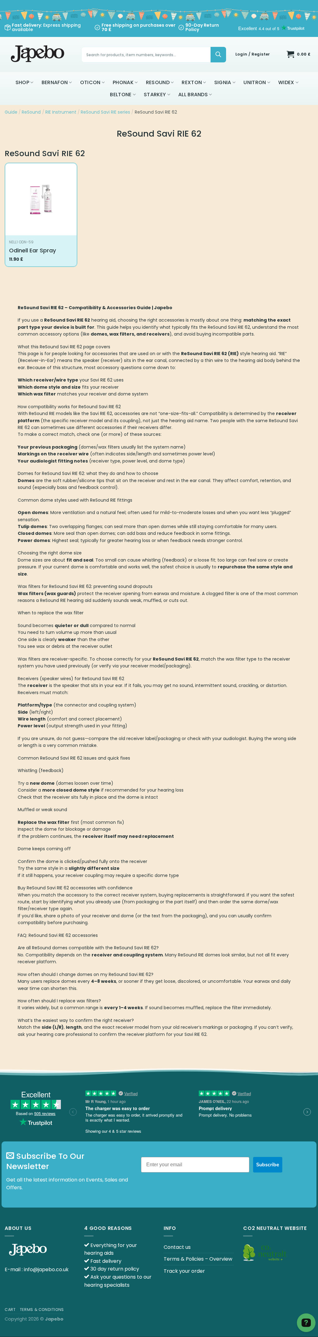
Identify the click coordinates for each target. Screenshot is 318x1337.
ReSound (158, 82)
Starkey (155, 94)
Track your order (184, 1271)
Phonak (123, 82)
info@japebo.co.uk (46, 1269)
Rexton (192, 82)
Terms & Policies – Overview (198, 1258)
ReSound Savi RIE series (105, 112)
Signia (222, 82)
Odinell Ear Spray (32, 250)
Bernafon (55, 82)
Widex (286, 82)
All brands (193, 94)
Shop (22, 82)
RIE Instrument (60, 112)
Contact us (177, 1247)
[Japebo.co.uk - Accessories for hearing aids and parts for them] (38, 54)
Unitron (254, 82)
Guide (11, 112)
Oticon (90, 82)
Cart (10, 1309)
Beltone (120, 94)
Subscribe (267, 1164)
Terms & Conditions (42, 1309)
